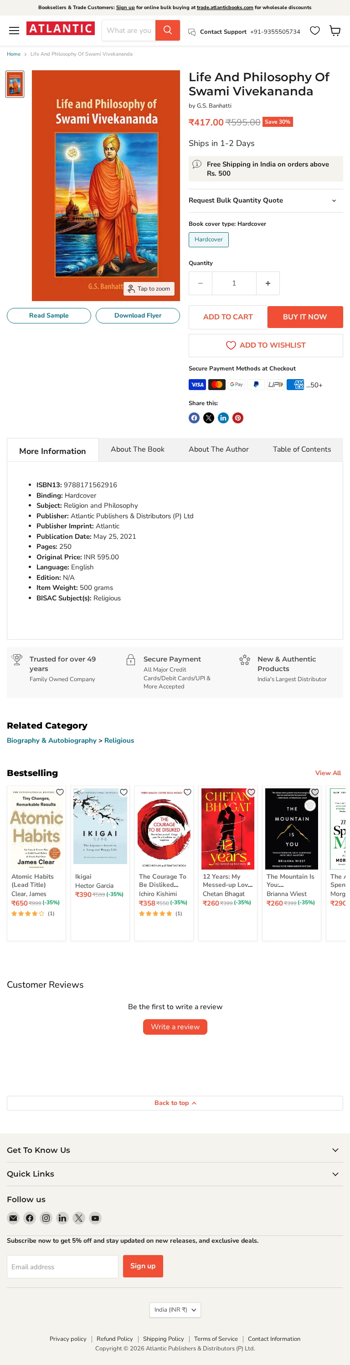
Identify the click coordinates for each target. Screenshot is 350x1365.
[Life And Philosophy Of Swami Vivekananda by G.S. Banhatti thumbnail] (15, 84)
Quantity (201, 263)
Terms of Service (216, 1339)
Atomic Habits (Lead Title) (32, 880)
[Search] (167, 30)
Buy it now (305, 317)
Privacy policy (68, 1339)
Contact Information (274, 1339)
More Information (52, 451)
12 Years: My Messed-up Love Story (227, 885)
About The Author (219, 449)
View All (328, 773)
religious (119, 740)
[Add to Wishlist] (60, 791)
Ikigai (83, 876)
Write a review (175, 1027)
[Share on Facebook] (194, 417)
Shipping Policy (163, 1339)
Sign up (125, 7)
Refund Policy (115, 1339)
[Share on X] (208, 417)
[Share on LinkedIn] (223, 417)
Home (14, 54)
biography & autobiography (52, 740)
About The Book (138, 449)
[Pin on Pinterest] (237, 417)
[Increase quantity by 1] (268, 283)
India (170, 1310)
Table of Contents (302, 449)
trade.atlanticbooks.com (225, 7)
